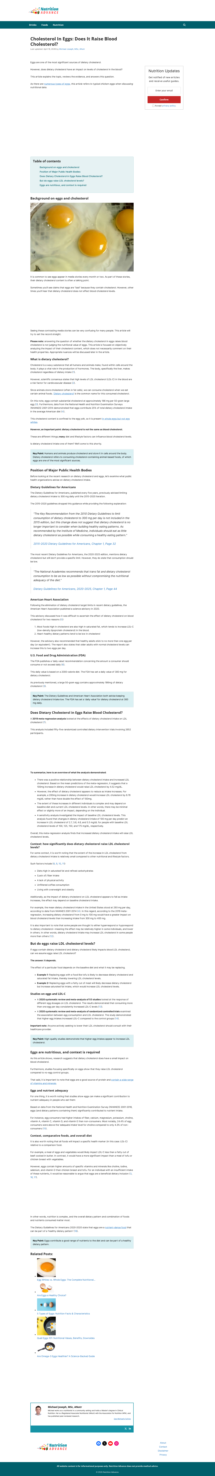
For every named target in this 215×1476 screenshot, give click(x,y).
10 (60, 863)
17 (35, 1177)
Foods (44, 24)
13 (100, 1006)
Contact (163, 1447)
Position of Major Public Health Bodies (60, 171)
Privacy (163, 1455)
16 (31, 1177)
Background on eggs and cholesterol (59, 167)
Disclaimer (163, 1451)
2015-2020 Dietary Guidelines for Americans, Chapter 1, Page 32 (74, 543)
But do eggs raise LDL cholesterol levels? (62, 180)
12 (51, 936)
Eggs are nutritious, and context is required (63, 185)
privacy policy (168, 105)
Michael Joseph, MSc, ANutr (65, 1407)
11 (63, 863)
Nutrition (58, 24)
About (163, 1443)
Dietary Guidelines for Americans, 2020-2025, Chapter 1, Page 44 (75, 588)
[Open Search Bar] (184, 25)
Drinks (32, 24)
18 (76, 1231)
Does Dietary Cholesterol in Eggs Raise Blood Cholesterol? (71, 176)
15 (44, 1128)
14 (116, 1018)
